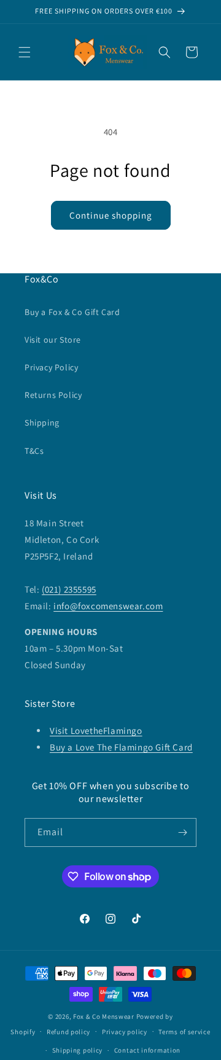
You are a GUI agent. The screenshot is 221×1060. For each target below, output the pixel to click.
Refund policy (68, 1031)
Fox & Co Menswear (103, 1016)
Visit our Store (53, 339)
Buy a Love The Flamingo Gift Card (121, 747)
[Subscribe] (182, 832)
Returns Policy (53, 394)
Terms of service (184, 1031)
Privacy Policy (51, 367)
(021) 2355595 (69, 589)
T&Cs (34, 450)
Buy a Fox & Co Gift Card (72, 312)
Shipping (42, 422)
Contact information (147, 1050)
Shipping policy (77, 1050)
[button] (24, 52)
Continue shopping (110, 215)
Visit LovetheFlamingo (96, 730)
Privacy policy (124, 1031)
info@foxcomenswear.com (108, 606)
